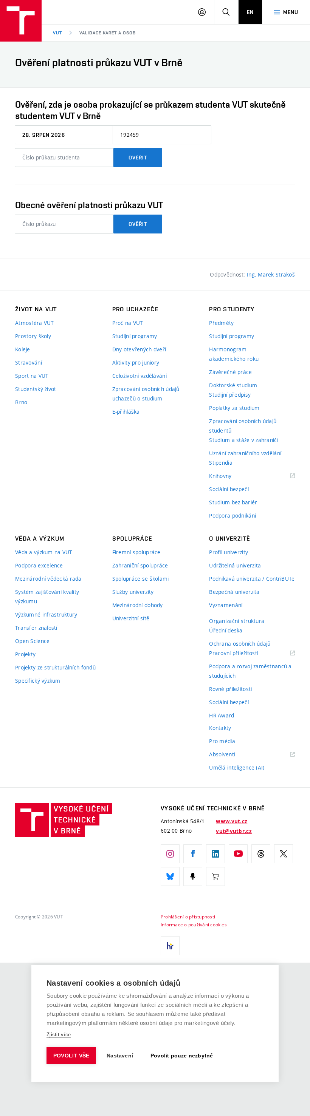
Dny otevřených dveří (139, 349)
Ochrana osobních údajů (239, 643)
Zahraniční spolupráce (140, 565)
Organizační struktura (236, 620)
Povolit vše (71, 1056)
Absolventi (231, 754)
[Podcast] (192, 876)
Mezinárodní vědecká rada (48, 578)
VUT (57, 33)
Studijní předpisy (230, 394)
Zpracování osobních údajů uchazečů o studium (146, 393)
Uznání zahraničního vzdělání (245, 453)
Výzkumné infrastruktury (46, 614)
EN (250, 12)
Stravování (28, 362)
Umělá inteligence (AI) (236, 767)
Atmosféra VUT (34, 322)
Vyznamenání (225, 605)
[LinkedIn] (215, 853)
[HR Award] (170, 945)
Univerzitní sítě (130, 618)
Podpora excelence (39, 565)
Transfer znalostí (36, 627)
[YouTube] (238, 853)
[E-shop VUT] (215, 876)
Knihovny (230, 476)
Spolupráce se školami (140, 578)
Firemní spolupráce (136, 552)
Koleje (22, 349)
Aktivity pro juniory (136, 362)
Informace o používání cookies (194, 924)
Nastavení (120, 1056)
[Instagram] (170, 853)
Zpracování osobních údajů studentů (242, 425)
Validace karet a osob (107, 33)
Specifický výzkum (37, 680)
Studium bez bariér (233, 502)
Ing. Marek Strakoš (271, 274)
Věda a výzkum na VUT (44, 552)
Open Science (32, 641)
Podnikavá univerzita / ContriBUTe (251, 578)
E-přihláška (126, 411)
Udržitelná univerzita (235, 565)
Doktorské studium (233, 385)
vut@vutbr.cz (233, 831)
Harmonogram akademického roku (234, 354)
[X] (283, 853)
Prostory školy (33, 336)
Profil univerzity (228, 552)
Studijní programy (134, 336)
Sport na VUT (31, 375)
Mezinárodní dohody (137, 605)
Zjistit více (58, 1034)
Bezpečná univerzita (234, 591)
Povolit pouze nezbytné (181, 1056)
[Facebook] (192, 853)
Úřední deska (225, 630)
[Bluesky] (170, 876)
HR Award (221, 715)
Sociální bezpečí (228, 489)
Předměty (221, 322)
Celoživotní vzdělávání (139, 375)
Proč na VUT (127, 322)
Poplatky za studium (234, 407)
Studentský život (35, 389)
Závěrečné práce (230, 372)
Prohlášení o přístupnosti (188, 917)
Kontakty (220, 727)
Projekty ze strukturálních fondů (55, 667)
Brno (21, 402)
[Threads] (260, 853)
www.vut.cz (231, 821)
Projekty (25, 654)
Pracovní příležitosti (243, 653)
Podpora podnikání (232, 515)
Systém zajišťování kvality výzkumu (47, 596)
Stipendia (220, 462)
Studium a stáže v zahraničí (243, 440)
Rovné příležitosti (230, 688)
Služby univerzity (133, 591)
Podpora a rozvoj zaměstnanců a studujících (250, 671)
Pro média (222, 741)
